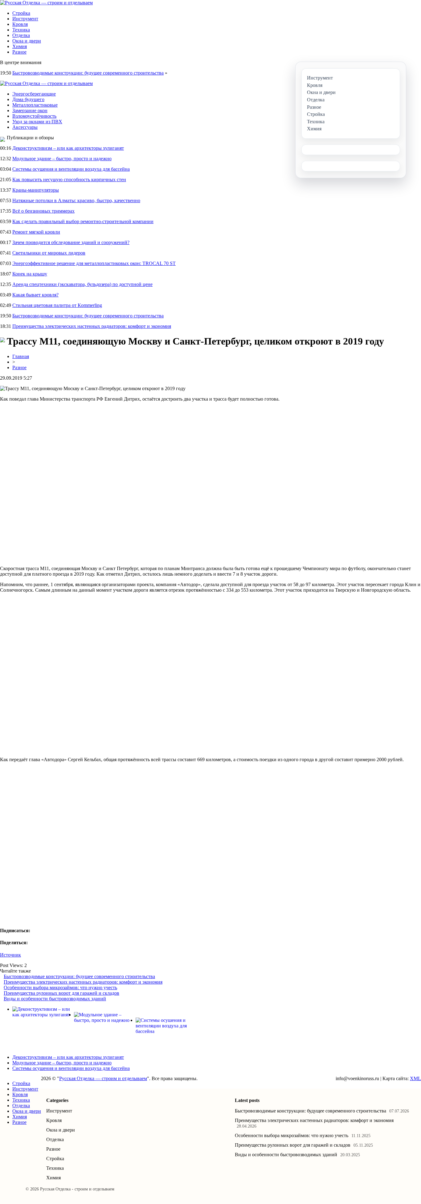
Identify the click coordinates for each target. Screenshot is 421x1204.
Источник (10, 954)
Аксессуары (25, 127)
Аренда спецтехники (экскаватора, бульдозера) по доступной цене (82, 284)
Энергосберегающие (34, 93)
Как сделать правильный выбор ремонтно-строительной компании (82, 221)
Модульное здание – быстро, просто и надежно (62, 158)
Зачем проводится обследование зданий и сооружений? (70, 242)
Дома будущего (28, 99)
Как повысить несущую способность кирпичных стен (69, 179)
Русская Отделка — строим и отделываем (103, 1078)
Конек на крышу (29, 273)
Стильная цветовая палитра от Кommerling (57, 305)
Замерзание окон (29, 110)
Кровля (20, 24)
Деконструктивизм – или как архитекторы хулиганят (68, 148)
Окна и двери (26, 40)
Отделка (21, 35)
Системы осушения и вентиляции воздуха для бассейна (71, 169)
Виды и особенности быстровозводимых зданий (55, 998)
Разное (19, 52)
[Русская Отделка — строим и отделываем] (46, 2)
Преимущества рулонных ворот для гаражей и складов (61, 993)
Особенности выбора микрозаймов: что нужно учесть (60, 987)
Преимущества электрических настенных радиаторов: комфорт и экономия (91, 326)
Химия (19, 46)
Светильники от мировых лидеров (48, 252)
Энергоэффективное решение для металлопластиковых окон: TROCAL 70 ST (94, 263)
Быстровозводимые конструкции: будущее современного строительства (88, 73)
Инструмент (25, 18)
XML (415, 1078)
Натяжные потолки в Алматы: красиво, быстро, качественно (76, 200)
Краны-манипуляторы (35, 190)
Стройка (21, 13)
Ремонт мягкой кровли (36, 232)
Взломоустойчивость (34, 116)
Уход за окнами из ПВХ (37, 121)
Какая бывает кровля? (35, 294)
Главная (20, 356)
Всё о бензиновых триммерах (43, 211)
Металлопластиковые (35, 105)
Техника (21, 29)
